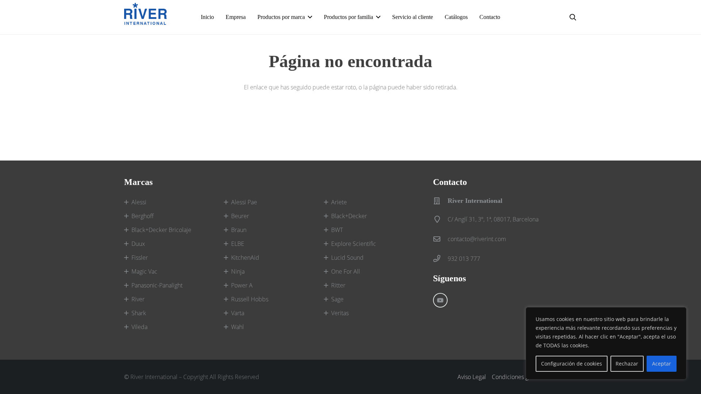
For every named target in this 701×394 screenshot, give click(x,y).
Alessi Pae (244, 202)
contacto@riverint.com (477, 239)
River (138, 299)
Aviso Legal (471, 377)
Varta (237, 313)
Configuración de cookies (571, 363)
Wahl (237, 327)
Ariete (339, 202)
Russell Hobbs (249, 299)
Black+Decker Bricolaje (161, 230)
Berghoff (142, 216)
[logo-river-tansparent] (147, 17)
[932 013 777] (440, 258)
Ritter (338, 285)
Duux (138, 244)
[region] (606, 343)
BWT (337, 230)
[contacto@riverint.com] (440, 238)
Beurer (240, 216)
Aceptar (661, 363)
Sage (337, 299)
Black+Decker (349, 216)
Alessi (138, 202)
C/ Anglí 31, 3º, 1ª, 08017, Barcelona (493, 219)
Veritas (340, 313)
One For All (345, 271)
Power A (242, 285)
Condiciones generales (521, 377)
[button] (310, 16)
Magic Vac (144, 271)
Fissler (139, 258)
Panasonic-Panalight (157, 285)
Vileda (139, 327)
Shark (138, 313)
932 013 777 (464, 259)
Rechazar (627, 363)
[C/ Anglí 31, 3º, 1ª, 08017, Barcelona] (440, 219)
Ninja (238, 271)
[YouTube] (440, 300)
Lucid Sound (347, 258)
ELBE (237, 244)
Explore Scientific (353, 244)
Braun (238, 230)
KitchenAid (245, 258)
